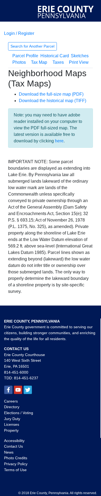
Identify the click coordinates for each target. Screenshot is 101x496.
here (59, 141)
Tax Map (39, 62)
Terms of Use (15, 470)
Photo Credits (15, 458)
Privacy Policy (15, 464)
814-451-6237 (26, 378)
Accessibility (14, 440)
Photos (19, 62)
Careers (11, 401)
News (8, 452)
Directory (11, 407)
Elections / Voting (18, 413)
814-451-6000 (16, 372)
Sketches (80, 55)
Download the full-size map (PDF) (51, 94)
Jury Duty (12, 419)
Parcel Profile (25, 55)
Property (11, 430)
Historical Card (54, 55)
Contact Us (13, 446)
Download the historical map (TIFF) (52, 100)
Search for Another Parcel (32, 46)
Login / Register (19, 33)
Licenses (11, 424)
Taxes (58, 62)
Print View (79, 62)
